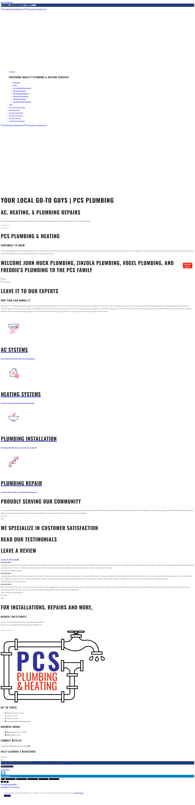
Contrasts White (21, 779)
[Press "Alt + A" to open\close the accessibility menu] (3, 773)
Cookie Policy (79, 793)
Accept (7, 796)
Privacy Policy (37, 762)
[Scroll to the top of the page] (7, 766)
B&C (3, 779)
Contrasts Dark (10, 779)
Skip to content (6, 2)
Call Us (22, 5)
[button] (5, 224)
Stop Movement (32, 779)
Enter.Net (66, 763)
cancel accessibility (9, 784)
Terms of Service (49, 762)
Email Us (28, 5)
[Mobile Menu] (1, 183)
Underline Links (54, 779)
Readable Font (43, 779)
